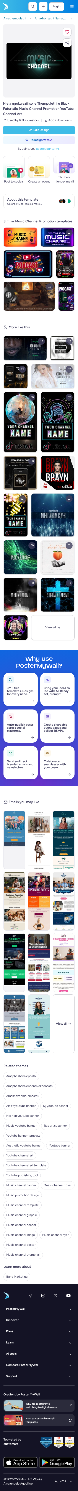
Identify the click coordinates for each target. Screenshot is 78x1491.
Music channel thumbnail (23, 1255)
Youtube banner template (23, 1135)
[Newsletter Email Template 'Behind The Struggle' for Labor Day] (14, 1023)
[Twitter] (55, 1295)
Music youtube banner (21, 1126)
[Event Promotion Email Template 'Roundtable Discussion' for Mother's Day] (64, 962)
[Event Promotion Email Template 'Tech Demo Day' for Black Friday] (14, 962)
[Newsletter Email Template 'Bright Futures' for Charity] (64, 901)
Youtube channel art (19, 1155)
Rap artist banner (55, 1126)
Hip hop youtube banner (22, 1116)
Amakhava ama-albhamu (22, 1096)
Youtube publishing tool (22, 1175)
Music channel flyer (55, 1235)
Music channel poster (21, 1245)
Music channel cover (58, 1185)
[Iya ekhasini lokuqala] (5, 6)
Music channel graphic (21, 1215)
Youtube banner (59, 1145)
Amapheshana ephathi (21, 1076)
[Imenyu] (72, 6)
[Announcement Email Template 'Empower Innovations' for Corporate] (39, 1023)
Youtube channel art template (26, 1165)
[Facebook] (30, 1295)
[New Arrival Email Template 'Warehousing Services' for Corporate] (39, 962)
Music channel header (21, 1225)
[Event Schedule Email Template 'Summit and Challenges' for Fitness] (39, 901)
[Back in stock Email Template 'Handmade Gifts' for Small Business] (14, 901)
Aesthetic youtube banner (24, 1145)
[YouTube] (68, 1295)
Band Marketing (17, 1277)
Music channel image (20, 1235)
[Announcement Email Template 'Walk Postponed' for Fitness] (14, 840)
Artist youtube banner (21, 1106)
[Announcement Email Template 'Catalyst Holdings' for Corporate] (64, 840)
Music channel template (22, 1205)
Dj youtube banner (55, 1106)
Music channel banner (21, 1185)
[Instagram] (43, 1295)
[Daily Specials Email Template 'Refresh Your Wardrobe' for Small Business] (39, 840)
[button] (67, 32)
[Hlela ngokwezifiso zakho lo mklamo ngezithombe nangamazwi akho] (39, 61)
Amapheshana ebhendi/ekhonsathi (29, 1086)
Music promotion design (22, 1195)
